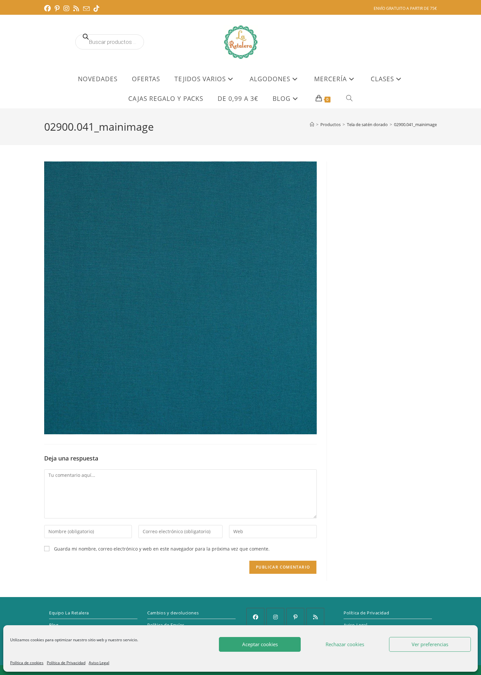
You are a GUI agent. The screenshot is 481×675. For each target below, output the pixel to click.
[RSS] (315, 617)
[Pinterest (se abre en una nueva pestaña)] (57, 8)
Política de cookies (27, 663)
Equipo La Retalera (69, 613)
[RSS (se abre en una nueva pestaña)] (76, 8)
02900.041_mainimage (415, 124)
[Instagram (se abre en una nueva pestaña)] (66, 8)
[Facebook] (255, 617)
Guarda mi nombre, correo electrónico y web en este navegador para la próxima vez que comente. (162, 549)
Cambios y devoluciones (173, 613)
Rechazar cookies (345, 644)
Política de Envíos (166, 625)
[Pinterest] (295, 617)
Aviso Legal (99, 663)
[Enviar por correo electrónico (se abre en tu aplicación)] (86, 8)
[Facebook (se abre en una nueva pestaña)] (48, 8)
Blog (53, 625)
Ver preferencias (430, 644)
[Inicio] (312, 124)
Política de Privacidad (66, 663)
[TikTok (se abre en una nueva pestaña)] (96, 8)
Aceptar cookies (260, 644)
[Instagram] (275, 617)
